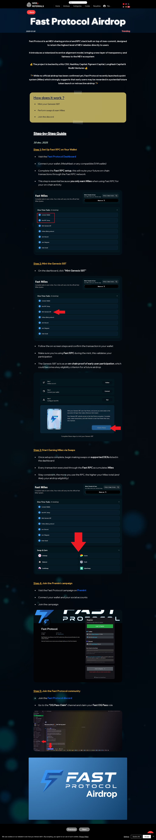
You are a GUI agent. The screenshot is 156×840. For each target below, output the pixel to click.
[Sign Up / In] (104, 6)
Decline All (136, 837)
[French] (128, 7)
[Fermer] (153, 836)
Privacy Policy (84, 837)
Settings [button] (126, 837)
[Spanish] (126, 7)
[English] (123, 7)
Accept (147, 837)
